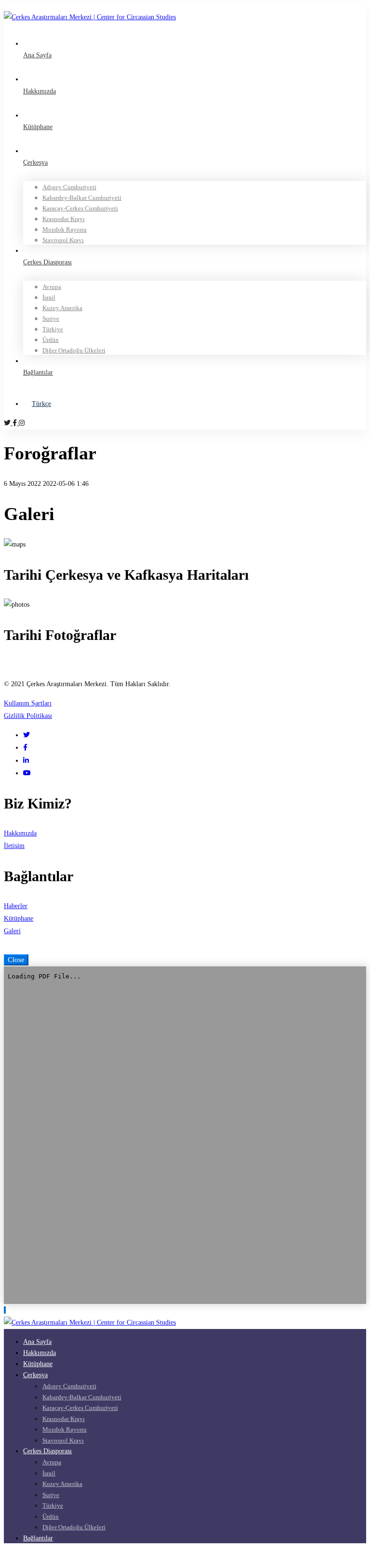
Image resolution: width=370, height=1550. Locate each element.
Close (16, 960)
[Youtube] (27, 773)
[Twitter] (8, 423)
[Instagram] (22, 423)
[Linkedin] (26, 760)
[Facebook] (16, 423)
